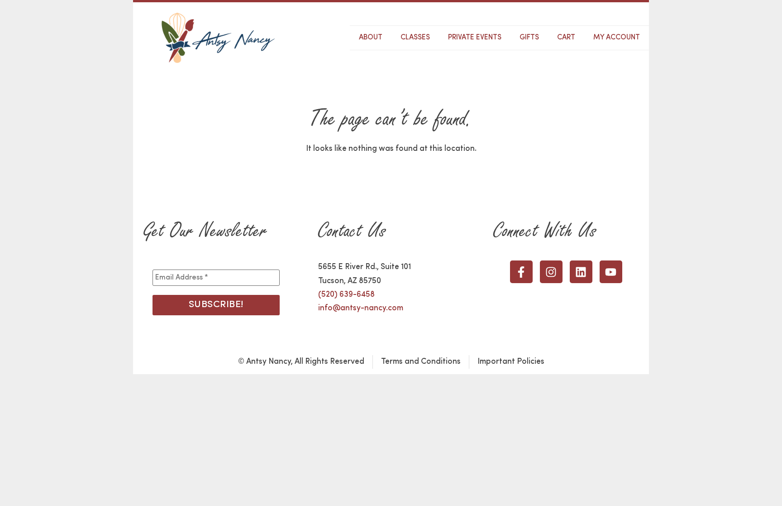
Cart (566, 37)
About (370, 37)
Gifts (529, 37)
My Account (616, 37)
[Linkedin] (581, 271)
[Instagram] (551, 271)
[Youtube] (611, 271)
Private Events (474, 37)
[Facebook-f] (521, 271)
